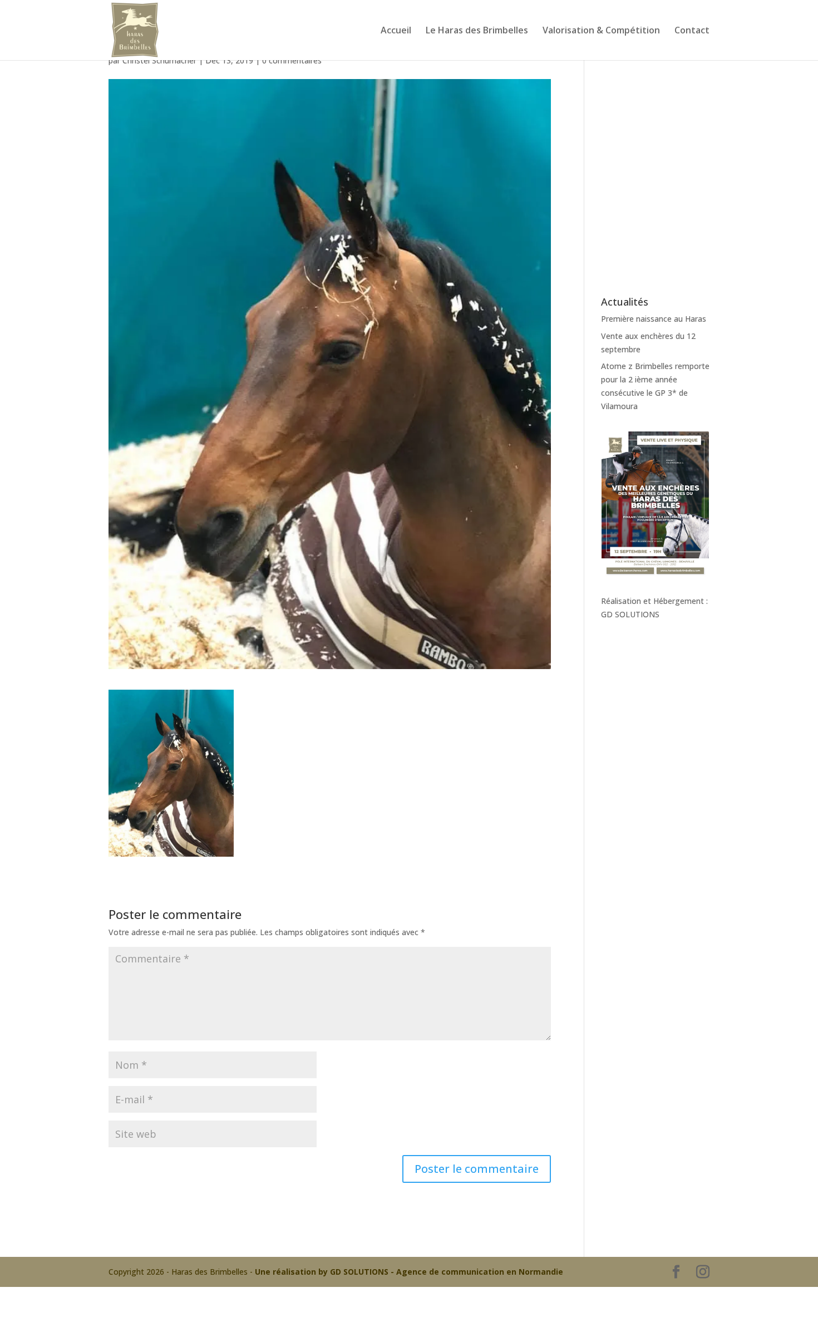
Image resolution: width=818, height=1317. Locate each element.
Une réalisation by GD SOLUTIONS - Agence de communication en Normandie (409, 1271)
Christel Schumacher (159, 60)
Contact (691, 31)
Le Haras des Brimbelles (477, 31)
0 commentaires (292, 60)
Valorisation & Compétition (601, 31)
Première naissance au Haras (653, 318)
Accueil (396, 31)
